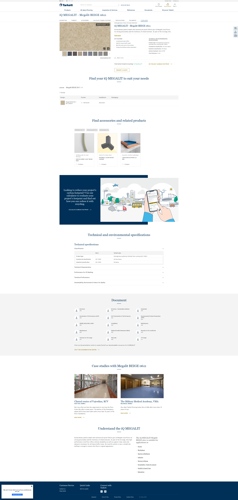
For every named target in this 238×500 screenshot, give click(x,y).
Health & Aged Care (144, 468)
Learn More (144, 20)
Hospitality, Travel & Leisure (147, 465)
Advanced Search (125, 5)
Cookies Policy (130, 497)
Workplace (141, 450)
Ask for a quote (84, 489)
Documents (132, 20)
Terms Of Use (105, 497)
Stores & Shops (143, 461)
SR (69, 1)
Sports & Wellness (144, 454)
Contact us (175, 1)
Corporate (93, 497)
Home (140, 446)
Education (141, 472)
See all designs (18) (105, 58)
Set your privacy (17, 494)
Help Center (63, 491)
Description (63, 20)
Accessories (85, 20)
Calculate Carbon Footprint (102, 20)
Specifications (120, 20)
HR (72, 1)
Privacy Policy (117, 497)
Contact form (168, 1)
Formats (74, 20)
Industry (140, 457)
